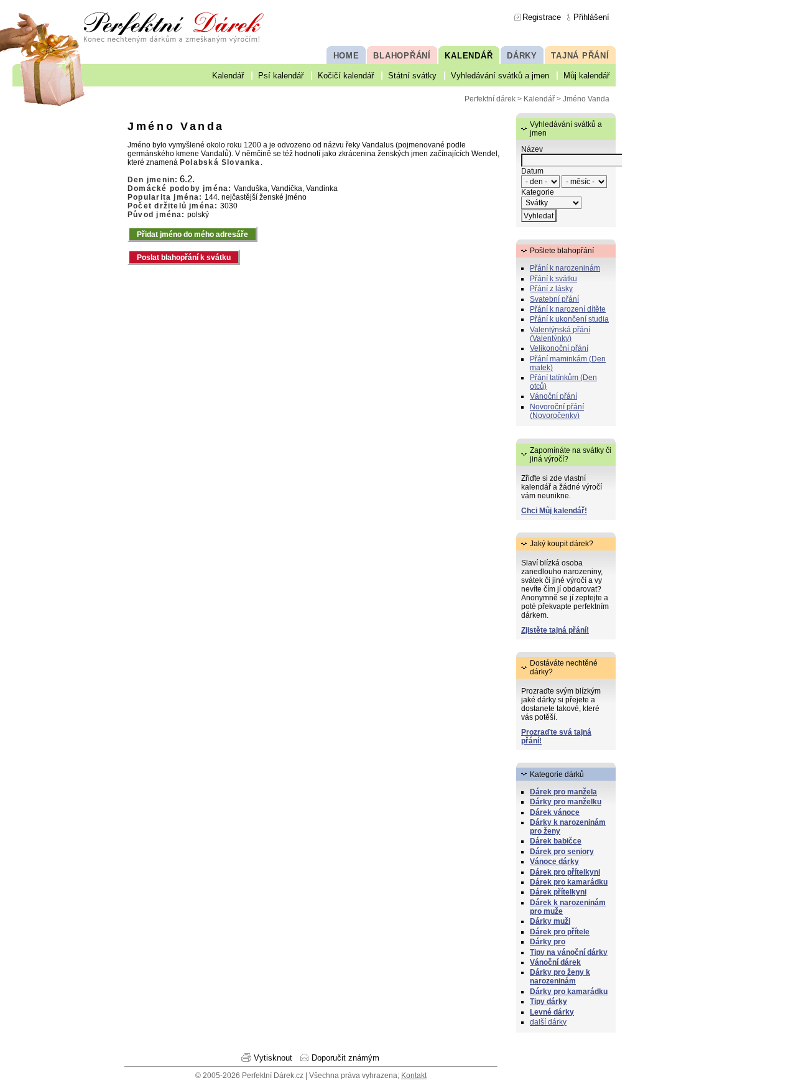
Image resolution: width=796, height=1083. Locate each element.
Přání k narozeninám (565, 268)
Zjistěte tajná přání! (555, 630)
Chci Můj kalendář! (554, 510)
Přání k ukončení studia (569, 319)
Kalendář (228, 75)
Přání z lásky (551, 288)
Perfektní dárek (490, 99)
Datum (532, 171)
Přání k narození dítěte (568, 309)
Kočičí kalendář (346, 75)
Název (532, 149)
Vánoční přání (553, 396)
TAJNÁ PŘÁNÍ (580, 55)
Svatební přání (554, 299)
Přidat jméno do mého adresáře (192, 234)
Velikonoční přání (559, 348)
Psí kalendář (280, 75)
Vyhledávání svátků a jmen (500, 75)
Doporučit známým (345, 1057)
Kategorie (537, 192)
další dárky (548, 1022)
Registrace (541, 17)
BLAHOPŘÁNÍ (402, 55)
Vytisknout (273, 1057)
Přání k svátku (553, 278)
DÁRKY (522, 55)
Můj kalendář (586, 75)
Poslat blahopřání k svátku (184, 257)
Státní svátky (412, 75)
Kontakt (414, 1075)
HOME (346, 55)
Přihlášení (591, 17)
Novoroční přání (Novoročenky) (557, 411)
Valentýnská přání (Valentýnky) (560, 334)
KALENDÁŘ (469, 55)
